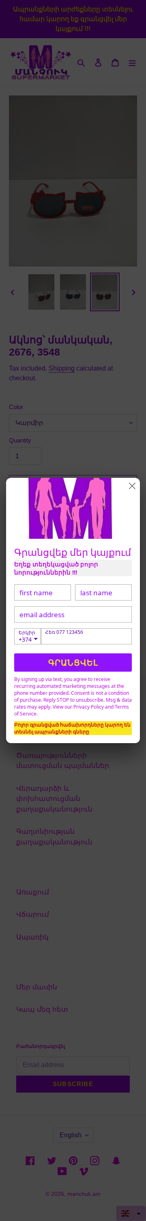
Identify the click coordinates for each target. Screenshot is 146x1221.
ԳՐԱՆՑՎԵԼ (73, 662)
